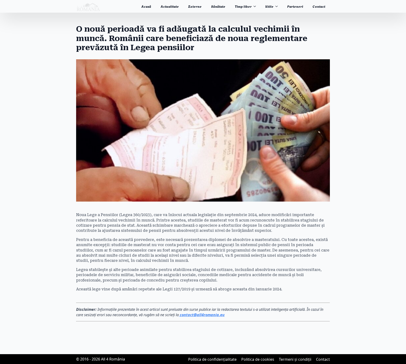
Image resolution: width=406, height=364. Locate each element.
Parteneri (295, 6)
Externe (195, 6)
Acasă (146, 6)
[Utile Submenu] (277, 6)
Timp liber (243, 6)
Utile (269, 6)
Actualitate (169, 6)
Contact (318, 6)
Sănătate (218, 6)
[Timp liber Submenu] (256, 6)
